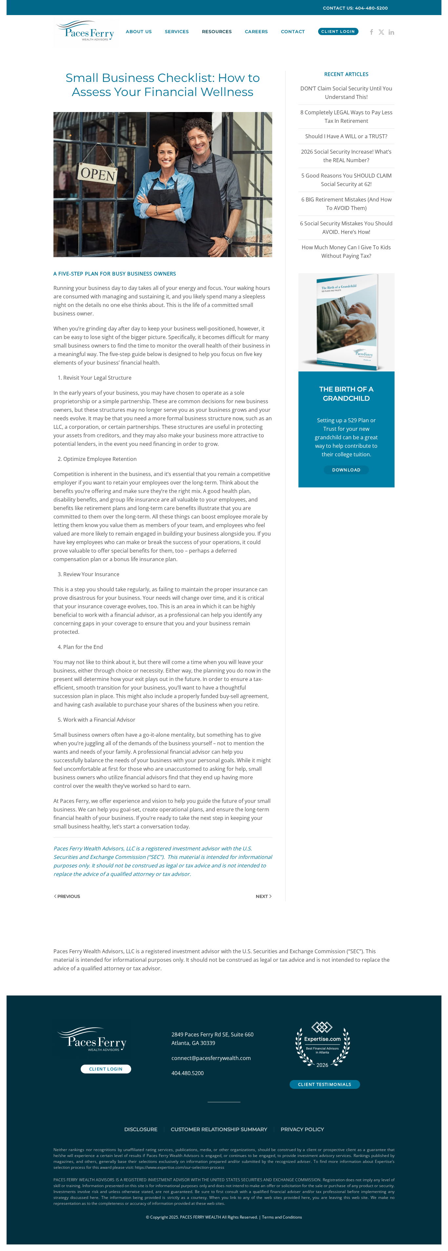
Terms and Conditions (282, 1217)
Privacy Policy (302, 1129)
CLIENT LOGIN (338, 31)
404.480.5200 (188, 1073)
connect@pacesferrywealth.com (211, 1058)
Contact (293, 31)
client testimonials (325, 1084)
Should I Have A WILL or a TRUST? (346, 136)
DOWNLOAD (346, 470)
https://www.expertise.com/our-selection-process (179, 1167)
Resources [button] (217, 31)
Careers (256, 31)
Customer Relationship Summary (219, 1129)
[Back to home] (87, 31)
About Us (139, 31)
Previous (68, 896)
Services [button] (177, 31)
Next (262, 896)
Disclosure (140, 1129)
